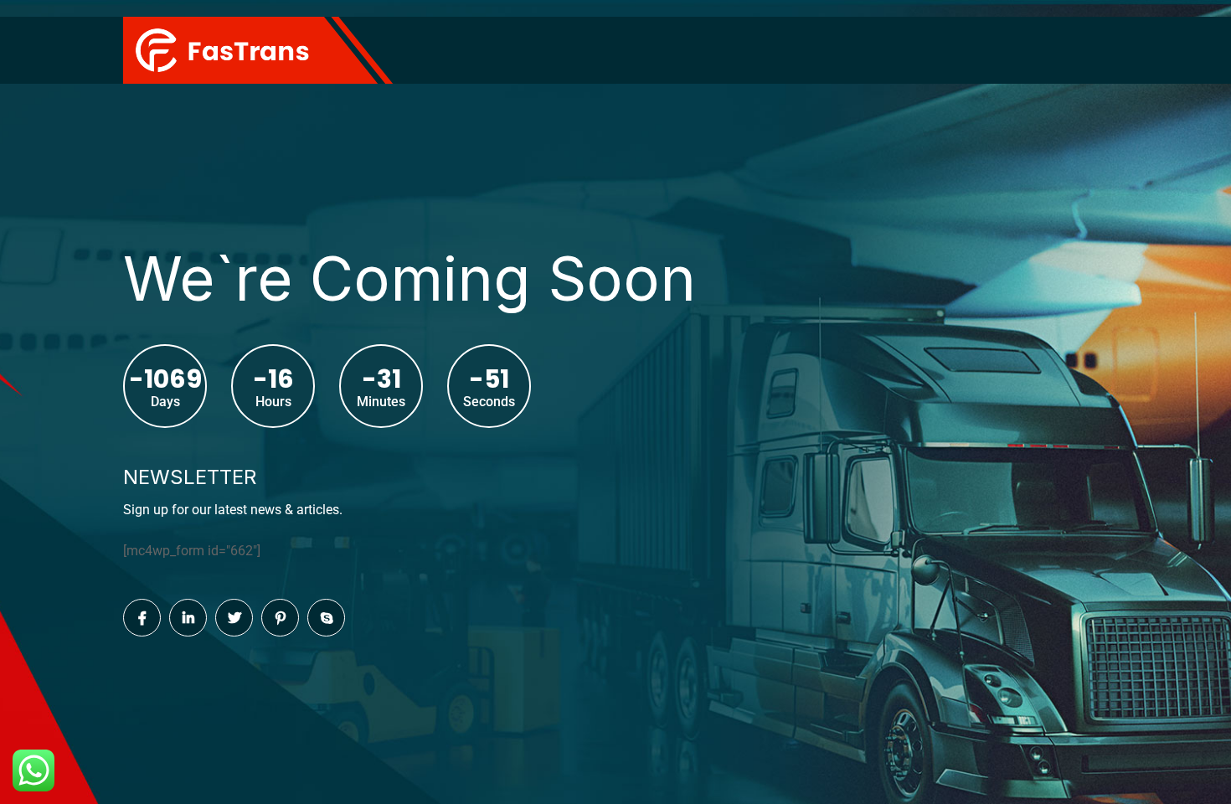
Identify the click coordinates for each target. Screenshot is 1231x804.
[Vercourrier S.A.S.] (222, 49)
